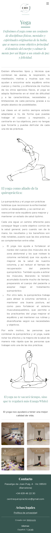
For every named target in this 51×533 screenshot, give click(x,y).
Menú (47, 3)
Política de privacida (25, 512)
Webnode (31, 520)
